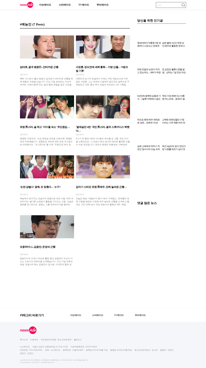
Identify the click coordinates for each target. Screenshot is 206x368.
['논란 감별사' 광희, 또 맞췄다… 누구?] (47, 178)
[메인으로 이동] (26, 7)
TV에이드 (83, 4)
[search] (183, 5)
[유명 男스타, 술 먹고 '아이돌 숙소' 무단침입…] (47, 118)
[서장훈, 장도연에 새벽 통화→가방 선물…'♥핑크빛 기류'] (103, 58)
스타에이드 (65, 4)
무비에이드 (103, 4)
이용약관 (34, 339)
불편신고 (78, 339)
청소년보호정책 (64, 339)
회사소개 (24, 339)
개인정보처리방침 (48, 339)
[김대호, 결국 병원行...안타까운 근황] (47, 58)
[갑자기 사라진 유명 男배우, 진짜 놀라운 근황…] (103, 178)
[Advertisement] (161, 177)
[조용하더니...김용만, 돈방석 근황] (47, 238)
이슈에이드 (45, 4)
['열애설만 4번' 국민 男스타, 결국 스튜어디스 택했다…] (103, 118)
